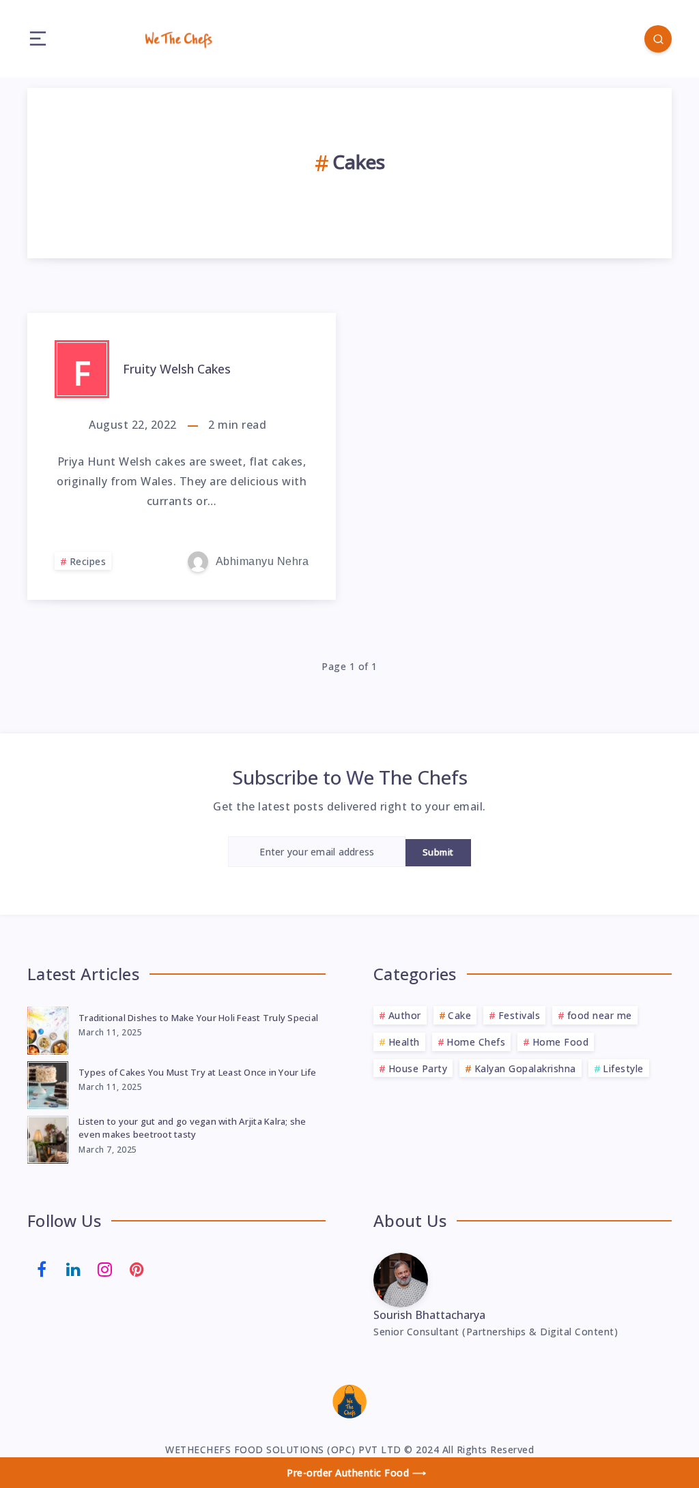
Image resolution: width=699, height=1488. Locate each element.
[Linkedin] (74, 1268)
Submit (438, 852)
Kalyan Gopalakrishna (525, 1068)
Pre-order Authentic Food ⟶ (356, 1472)
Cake (459, 1015)
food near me (599, 1015)
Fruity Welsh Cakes (177, 369)
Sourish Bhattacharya (429, 1314)
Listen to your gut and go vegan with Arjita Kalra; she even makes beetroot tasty (192, 1127)
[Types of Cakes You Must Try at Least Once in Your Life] (47, 1083)
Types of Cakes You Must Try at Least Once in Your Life (198, 1072)
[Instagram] (105, 1268)
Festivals (519, 1015)
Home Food (560, 1041)
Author (404, 1015)
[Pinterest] (137, 1268)
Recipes (88, 561)
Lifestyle (623, 1068)
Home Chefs (475, 1041)
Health (404, 1041)
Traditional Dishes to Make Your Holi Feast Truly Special (198, 1018)
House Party (418, 1068)
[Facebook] (42, 1268)
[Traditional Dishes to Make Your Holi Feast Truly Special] (47, 1028)
